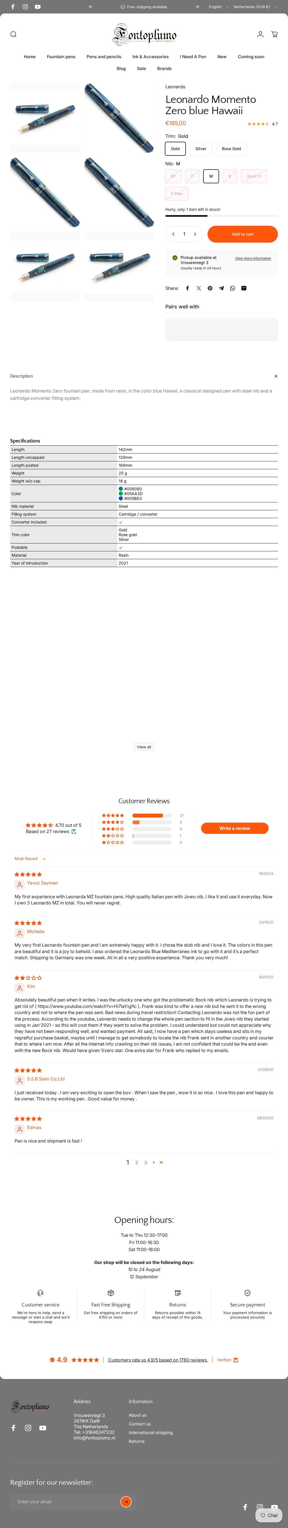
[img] (28, 874)
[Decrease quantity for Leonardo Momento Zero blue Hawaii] (172, 234)
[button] (113, 816)
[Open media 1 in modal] (119, 118)
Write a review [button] (234, 828)
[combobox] (219, 6)
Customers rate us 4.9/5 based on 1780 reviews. (158, 1360)
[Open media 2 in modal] (45, 192)
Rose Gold (231, 148)
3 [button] (145, 1162)
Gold (175, 148)
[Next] (197, 6)
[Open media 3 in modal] (119, 192)
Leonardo (175, 86)
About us (138, 1415)
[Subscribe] (126, 1501)
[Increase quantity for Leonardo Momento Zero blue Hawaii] (196, 234)
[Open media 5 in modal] (45, 266)
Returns (137, 1441)
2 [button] (136, 1162)
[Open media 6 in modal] (119, 266)
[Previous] (91, 6)
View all (144, 746)
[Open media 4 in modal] (45, 118)
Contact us (140, 1424)
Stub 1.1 (254, 176)
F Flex (176, 193)
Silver (200, 148)
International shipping (151, 1432)
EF (173, 176)
